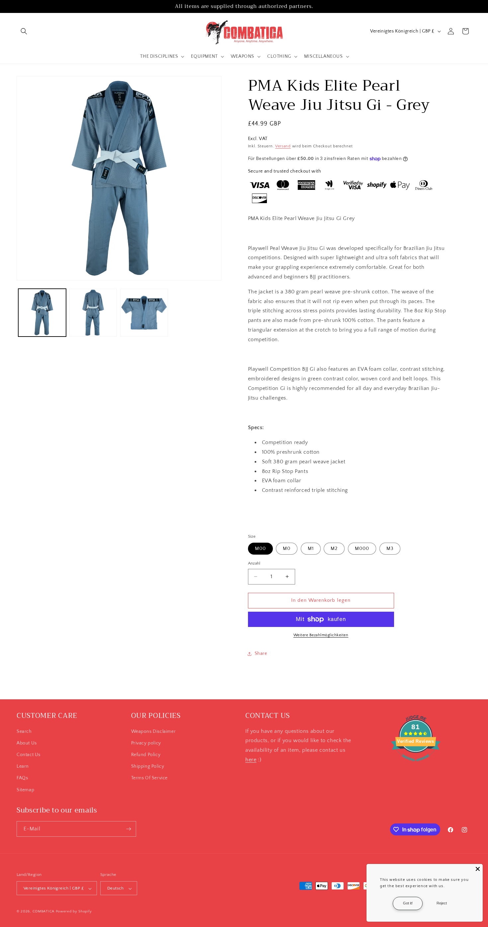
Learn (23, 766)
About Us (27, 743)
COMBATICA (43, 912)
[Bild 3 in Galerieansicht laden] (144, 313)
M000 (362, 548)
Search (24, 731)
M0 (286, 548)
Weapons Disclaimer (153, 731)
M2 (334, 548)
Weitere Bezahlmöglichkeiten (321, 635)
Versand (283, 146)
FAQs (22, 778)
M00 (260, 548)
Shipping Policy (147, 766)
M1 (311, 548)
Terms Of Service (149, 778)
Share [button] (261, 653)
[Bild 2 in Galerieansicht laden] (93, 313)
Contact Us (29, 754)
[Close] (477, 869)
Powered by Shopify (74, 912)
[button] (24, 31)
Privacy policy (146, 743)
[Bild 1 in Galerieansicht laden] (42, 313)
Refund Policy (146, 754)
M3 (389, 548)
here (250, 760)
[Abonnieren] (128, 829)
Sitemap (25, 790)
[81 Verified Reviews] (415, 765)
